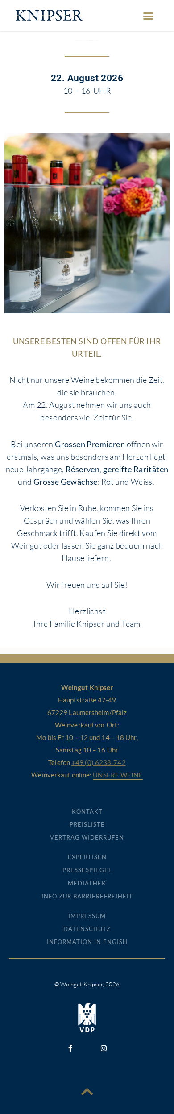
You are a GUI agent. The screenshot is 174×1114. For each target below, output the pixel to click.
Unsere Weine (117, 775)
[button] (148, 15)
